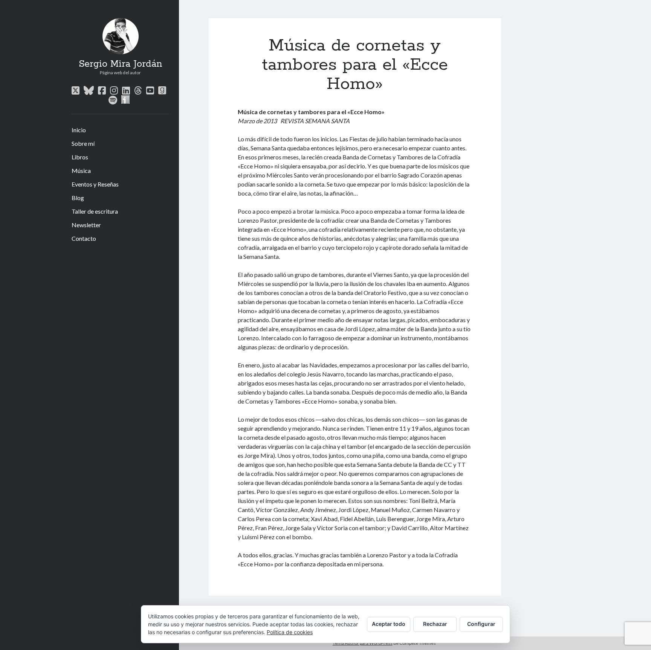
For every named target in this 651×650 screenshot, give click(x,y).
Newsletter (86, 224)
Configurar (481, 624)
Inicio (79, 129)
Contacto (84, 238)
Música (81, 170)
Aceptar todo (388, 624)
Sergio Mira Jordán (120, 64)
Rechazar (435, 624)
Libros (80, 157)
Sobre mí (83, 143)
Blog (78, 197)
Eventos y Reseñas (95, 184)
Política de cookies (290, 632)
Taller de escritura (95, 211)
